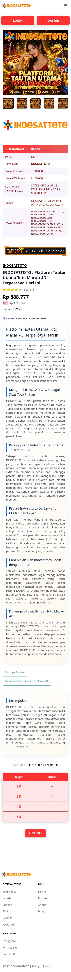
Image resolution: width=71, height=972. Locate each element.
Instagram (9, 941)
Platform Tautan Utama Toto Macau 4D (26, 681)
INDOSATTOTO (15, 265)
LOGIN (18, 20)
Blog (41, 911)
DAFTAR (53, 20)
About (42, 905)
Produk (42, 898)
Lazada (7, 898)
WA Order (9, 924)
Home (42, 892)
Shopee (7, 905)
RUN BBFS (35, 833)
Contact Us (9, 954)
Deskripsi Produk (14, 672)
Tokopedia (9, 892)
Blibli (6, 911)
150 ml (18, 309)
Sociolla (7, 918)
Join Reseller (10, 947)
